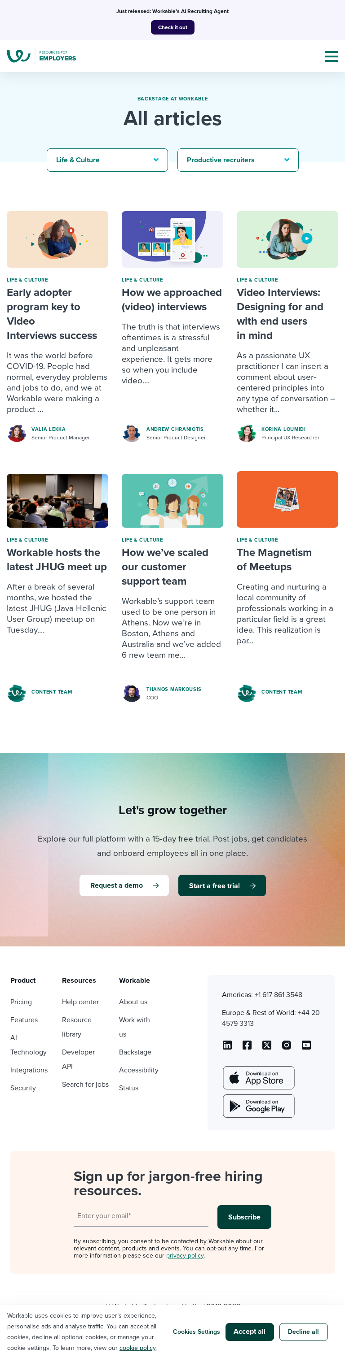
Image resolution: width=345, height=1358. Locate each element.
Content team (51, 692)
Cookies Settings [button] (196, 1332)
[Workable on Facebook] (247, 1048)
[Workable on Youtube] (266, 1048)
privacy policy (184, 1255)
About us (133, 1002)
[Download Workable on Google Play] (258, 1106)
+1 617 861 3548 (278, 994)
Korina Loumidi (283, 429)
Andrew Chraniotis (175, 429)
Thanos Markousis (174, 689)
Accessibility (139, 1070)
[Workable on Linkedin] (227, 1048)
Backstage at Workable (172, 99)
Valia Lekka (48, 429)
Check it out (172, 27)
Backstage (135, 1052)
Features (24, 1019)
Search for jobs (85, 1084)
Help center (80, 1002)
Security (23, 1088)
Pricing (21, 1002)
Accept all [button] (249, 1331)
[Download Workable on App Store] (258, 1077)
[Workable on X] (286, 1048)
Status (128, 1088)
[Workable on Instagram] (306, 1048)
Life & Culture (27, 280)
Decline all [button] (303, 1332)
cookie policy (137, 1348)
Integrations (29, 1070)
